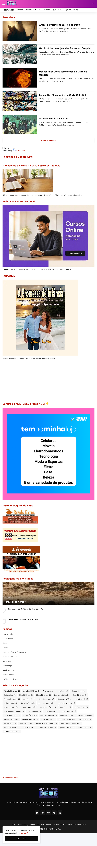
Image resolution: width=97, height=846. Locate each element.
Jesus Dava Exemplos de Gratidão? (23, 619)
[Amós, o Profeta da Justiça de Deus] (20, 31)
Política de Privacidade (12, 679)
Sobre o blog (8, 638)
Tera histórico (29, 727)
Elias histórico (26, 695)
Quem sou (56, 10)
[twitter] (42, 812)
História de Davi (46, 699)
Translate (21, 150)
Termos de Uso (8, 674)
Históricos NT (81, 699)
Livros (5, 643)
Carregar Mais (47, 140)
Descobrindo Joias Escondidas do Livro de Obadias (63, 73)
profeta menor (11, 731)
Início (13, 824)
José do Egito (81, 707)
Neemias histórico (48, 715)
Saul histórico (25, 723)
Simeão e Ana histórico (46, 723)
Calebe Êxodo (78, 691)
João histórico (34, 711)
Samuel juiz (85, 719)
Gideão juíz (29, 699)
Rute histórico (48, 719)
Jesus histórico (11, 707)
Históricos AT (64, 699)
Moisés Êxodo (30, 715)
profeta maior (84, 727)
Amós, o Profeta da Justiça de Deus (59, 24)
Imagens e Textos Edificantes (14, 652)
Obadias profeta (84, 715)
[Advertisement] (48, 381)
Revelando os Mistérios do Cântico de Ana (26, 609)
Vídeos (47, 10)
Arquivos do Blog (71, 10)
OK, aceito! (21, 839)
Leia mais (22, 833)
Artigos (20, 10)
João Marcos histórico (14, 711)
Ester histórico (80, 695)
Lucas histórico (69, 711)
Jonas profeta (29, 707)
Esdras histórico (61, 695)
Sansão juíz (10, 723)
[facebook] (37, 812)
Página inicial (8, 634)
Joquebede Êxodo (48, 707)
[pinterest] (60, 812)
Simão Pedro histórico (70, 723)
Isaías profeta (10, 703)
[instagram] (54, 812)
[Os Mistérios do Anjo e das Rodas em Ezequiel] (20, 54)
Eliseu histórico (43, 695)
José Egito (65, 707)
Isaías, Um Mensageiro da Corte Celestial (62, 95)
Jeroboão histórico (66, 703)
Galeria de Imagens (33, 10)
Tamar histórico (11, 727)
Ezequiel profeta (12, 699)
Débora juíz (10, 695)
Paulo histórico (11, 719)
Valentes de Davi (48, 727)
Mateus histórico (12, 715)
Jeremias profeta (46, 703)
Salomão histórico (66, 719)
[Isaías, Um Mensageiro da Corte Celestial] (20, 101)
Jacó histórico (28, 703)
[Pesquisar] (93, 3)
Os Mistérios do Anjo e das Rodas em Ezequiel (65, 48)
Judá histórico (51, 711)
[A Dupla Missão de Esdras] (20, 124)
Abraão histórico (12, 691)
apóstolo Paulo (66, 727)
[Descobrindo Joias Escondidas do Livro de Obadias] (20, 78)
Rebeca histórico (30, 719)
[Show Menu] (3, 4)
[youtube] (48, 812)
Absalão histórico (31, 691)
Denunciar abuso (12, 777)
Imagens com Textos (11, 656)
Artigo (64, 691)
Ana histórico (49, 691)
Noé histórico (66, 715)
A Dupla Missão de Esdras (53, 118)
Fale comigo (7, 665)
